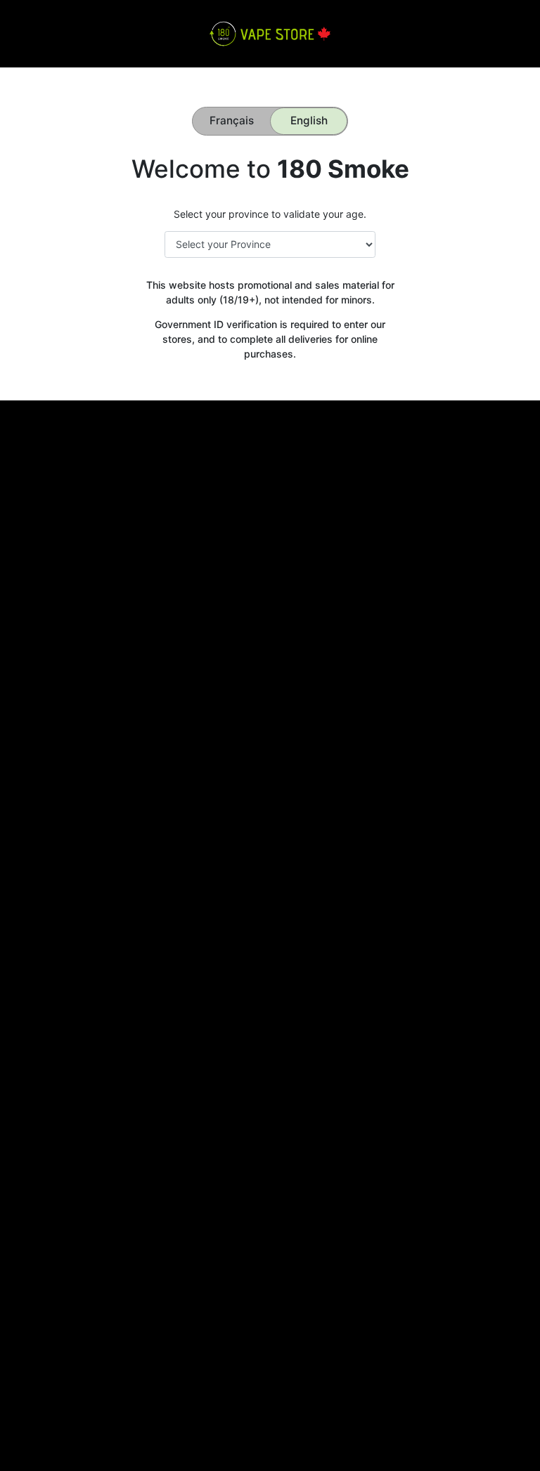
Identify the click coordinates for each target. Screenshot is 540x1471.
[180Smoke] (270, 33)
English (309, 120)
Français (232, 120)
